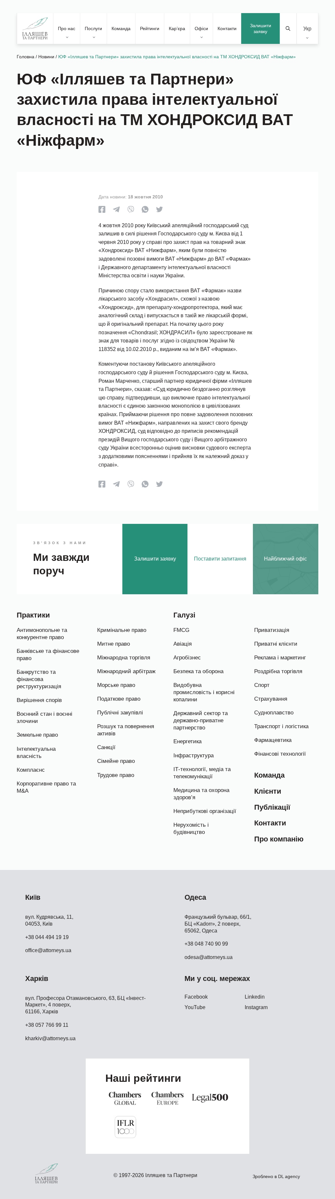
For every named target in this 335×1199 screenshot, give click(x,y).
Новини (46, 56)
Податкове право (118, 699)
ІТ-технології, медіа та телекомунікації (202, 773)
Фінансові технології (280, 754)
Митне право (113, 644)
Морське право (116, 685)
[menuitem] (307, 29)
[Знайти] (288, 28)
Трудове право (115, 775)
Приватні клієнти (275, 644)
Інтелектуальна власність (36, 752)
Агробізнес (187, 658)
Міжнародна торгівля (123, 658)
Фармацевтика (272, 740)
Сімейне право (116, 761)
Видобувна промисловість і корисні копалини (204, 692)
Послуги (93, 28)
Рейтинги (149, 28)
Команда (121, 28)
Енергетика (187, 741)
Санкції (106, 747)
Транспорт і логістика (281, 726)
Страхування (270, 699)
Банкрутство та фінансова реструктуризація (39, 679)
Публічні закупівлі (120, 713)
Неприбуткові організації (204, 811)
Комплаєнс (31, 770)
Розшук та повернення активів (125, 730)
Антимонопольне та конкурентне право (42, 633)
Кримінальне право (121, 630)
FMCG (181, 630)
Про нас (66, 28)
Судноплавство (273, 713)
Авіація (182, 644)
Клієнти (267, 791)
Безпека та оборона (198, 671)
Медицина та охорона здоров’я (201, 794)
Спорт (262, 685)
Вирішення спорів (39, 700)
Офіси (201, 28)
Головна (25, 56)
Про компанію (279, 839)
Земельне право (37, 735)
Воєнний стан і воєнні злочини (44, 717)
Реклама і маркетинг (280, 658)
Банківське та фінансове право (48, 654)
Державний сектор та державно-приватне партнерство (200, 720)
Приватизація (271, 630)
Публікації (272, 807)
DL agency (289, 1176)
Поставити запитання (220, 559)
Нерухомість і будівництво (191, 828)
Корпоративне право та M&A (46, 787)
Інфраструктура (193, 755)
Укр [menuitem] (307, 28)
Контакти (227, 28)
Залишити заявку (260, 28)
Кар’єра (177, 28)
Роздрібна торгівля (278, 671)
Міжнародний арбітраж (126, 671)
